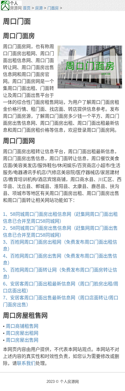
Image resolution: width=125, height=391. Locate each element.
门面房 (53, 8)
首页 (27, 8)
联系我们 (26, 363)
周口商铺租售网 (22, 326)
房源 (39, 8)
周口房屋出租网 (22, 333)
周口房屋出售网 (22, 340)
